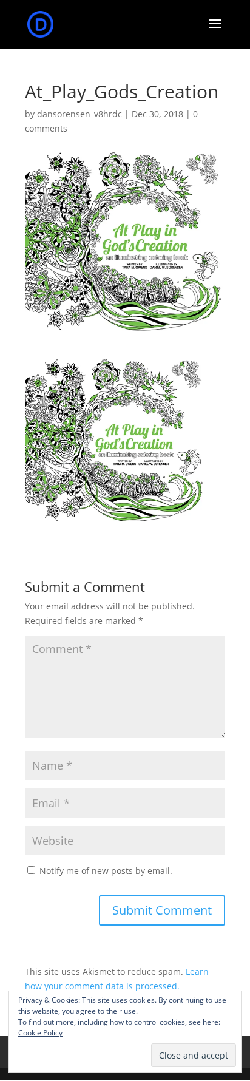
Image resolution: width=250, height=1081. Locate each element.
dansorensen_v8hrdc (79, 114)
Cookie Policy (40, 1033)
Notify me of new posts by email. (105, 870)
